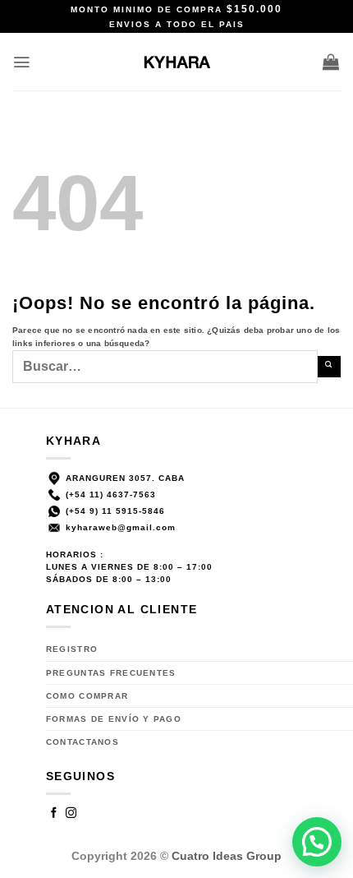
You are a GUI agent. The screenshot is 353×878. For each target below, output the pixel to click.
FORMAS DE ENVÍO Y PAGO (113, 718)
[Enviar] (329, 366)
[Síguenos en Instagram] (71, 814)
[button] (22, 62)
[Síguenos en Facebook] (54, 814)
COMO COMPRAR (87, 695)
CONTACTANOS (82, 741)
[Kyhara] (177, 61)
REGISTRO (72, 649)
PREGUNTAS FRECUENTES (111, 672)
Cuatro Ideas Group (227, 855)
